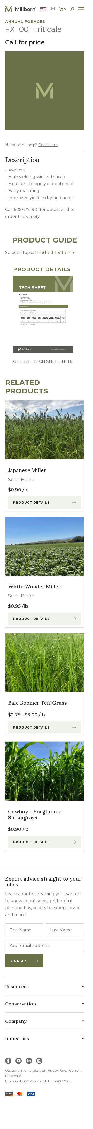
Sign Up (18, 961)
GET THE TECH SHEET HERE (43, 361)
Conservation (20, 1004)
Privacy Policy (57, 1070)
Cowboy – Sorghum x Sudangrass (34, 814)
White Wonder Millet (34, 586)
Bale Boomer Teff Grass (37, 703)
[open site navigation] (81, 9)
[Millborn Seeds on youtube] (19, 1061)
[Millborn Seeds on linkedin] (29, 1061)
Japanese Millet (27, 470)
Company (16, 1021)
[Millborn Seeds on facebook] (8, 1061)
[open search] (72, 9)
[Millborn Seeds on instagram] (39, 1061)
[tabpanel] (44, 316)
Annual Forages (25, 21)
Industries (17, 1038)
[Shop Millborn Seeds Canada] (53, 9)
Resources (17, 986)
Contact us (48, 144)
